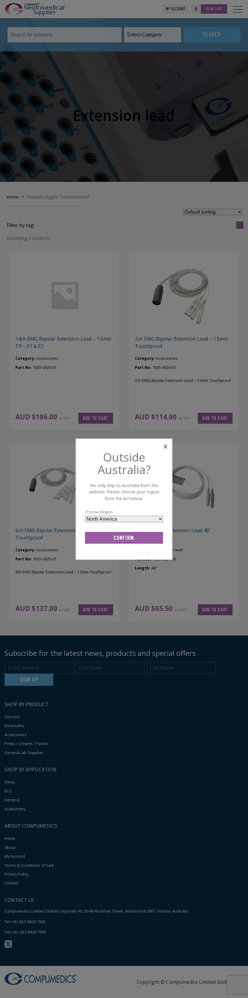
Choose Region (99, 512)
